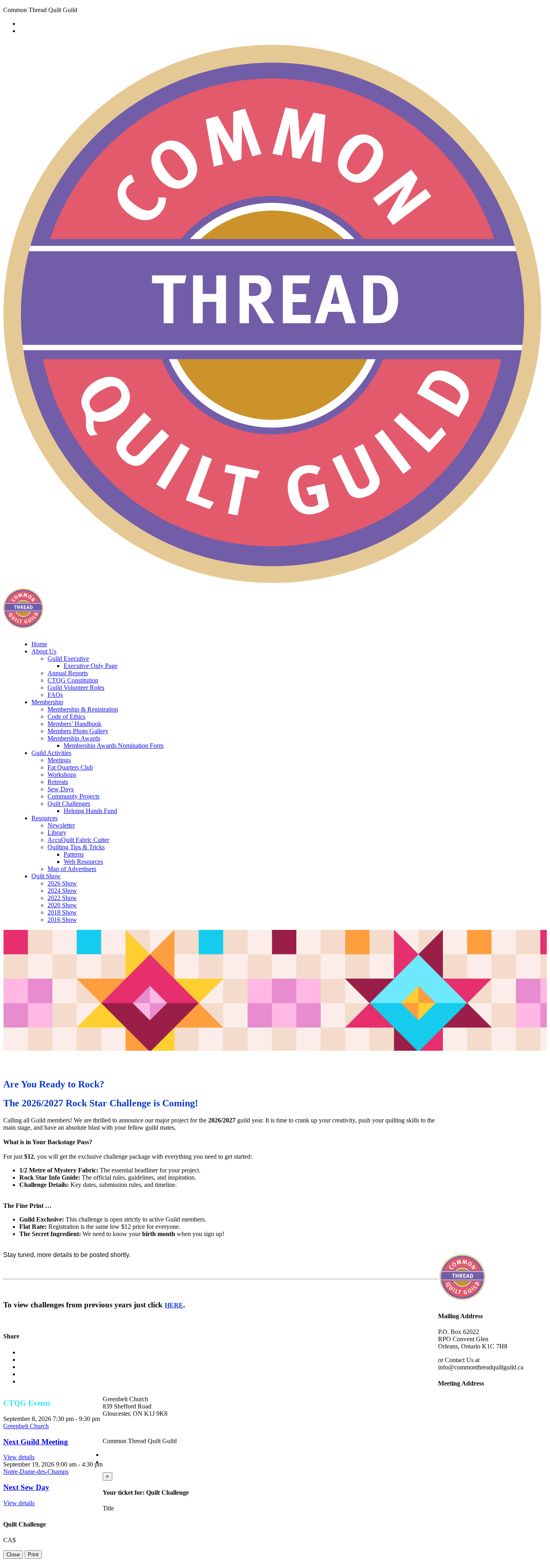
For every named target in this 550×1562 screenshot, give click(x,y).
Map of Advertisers (72, 868)
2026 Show (62, 883)
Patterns (74, 854)
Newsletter (61, 825)
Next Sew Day (26, 1487)
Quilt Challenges (69, 803)
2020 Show (62, 905)
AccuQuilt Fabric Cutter (78, 839)
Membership (47, 702)
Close (13, 1555)
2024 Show (62, 890)
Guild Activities (51, 752)
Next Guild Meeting (35, 1442)
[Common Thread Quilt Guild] (274, 580)
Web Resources (83, 861)
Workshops (62, 774)
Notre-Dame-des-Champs (35, 1471)
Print (33, 1555)
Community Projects (73, 796)
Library (57, 832)
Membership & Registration (83, 709)
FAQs (55, 694)
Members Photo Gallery (78, 731)
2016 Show (62, 919)
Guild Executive (68, 658)
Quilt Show (46, 876)
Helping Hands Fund (90, 810)
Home (39, 644)
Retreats (58, 781)
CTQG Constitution (73, 680)
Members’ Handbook (74, 723)
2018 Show (62, 912)
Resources (44, 818)
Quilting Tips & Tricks (76, 847)
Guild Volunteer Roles (76, 687)
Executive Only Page (91, 665)
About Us (43, 651)
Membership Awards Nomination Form (113, 745)
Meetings (59, 760)
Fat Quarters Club (70, 767)
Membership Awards (74, 738)
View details (19, 1457)
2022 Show (62, 897)
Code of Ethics (66, 716)
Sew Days (61, 789)
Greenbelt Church (26, 1426)
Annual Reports (68, 673)
